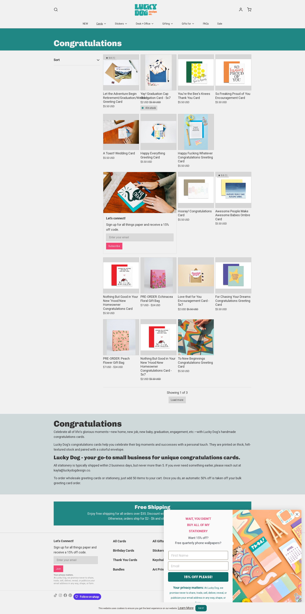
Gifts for (186, 23)
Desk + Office (143, 23)
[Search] (56, 9)
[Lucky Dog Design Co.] (146, 9)
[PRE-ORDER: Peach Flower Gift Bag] (121, 337)
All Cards (119, 541)
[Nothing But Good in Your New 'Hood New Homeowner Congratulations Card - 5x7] (158, 337)
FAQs (206, 23)
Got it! (201, 608)
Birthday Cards (123, 550)
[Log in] (239, 9)
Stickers (119, 23)
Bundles (118, 569)
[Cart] (247, 9)
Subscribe (114, 246)
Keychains (159, 560)
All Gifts (158, 541)
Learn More (186, 608)
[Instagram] (60, 597)
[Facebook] (65, 597)
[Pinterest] (70, 597)
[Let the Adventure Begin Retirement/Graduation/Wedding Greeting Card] (121, 72)
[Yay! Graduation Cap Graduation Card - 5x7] (158, 72)
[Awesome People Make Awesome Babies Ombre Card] (233, 190)
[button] (121, 85)
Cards (99, 23)
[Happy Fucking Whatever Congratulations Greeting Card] (196, 132)
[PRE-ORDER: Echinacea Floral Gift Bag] (158, 275)
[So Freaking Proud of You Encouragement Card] (233, 72)
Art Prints (159, 569)
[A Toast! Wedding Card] (121, 132)
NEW (85, 23)
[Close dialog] (297, 514)
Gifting (166, 23)
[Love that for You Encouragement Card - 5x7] (196, 275)
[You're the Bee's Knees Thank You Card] (196, 72)
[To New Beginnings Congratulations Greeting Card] (196, 337)
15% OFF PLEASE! (198, 576)
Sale (219, 23)
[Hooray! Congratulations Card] (196, 190)
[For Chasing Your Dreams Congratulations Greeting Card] (233, 275)
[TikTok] (55, 597)
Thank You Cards (125, 560)
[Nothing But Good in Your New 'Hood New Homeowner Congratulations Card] (121, 275)
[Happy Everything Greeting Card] (158, 132)
